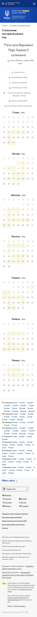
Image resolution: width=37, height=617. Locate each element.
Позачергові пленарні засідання (19, 106)
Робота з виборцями (19, 101)
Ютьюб (24, 499)
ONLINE (26, 11)
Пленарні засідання (19, 82)
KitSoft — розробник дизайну (16, 606)
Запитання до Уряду (19, 88)
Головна (4, 26)
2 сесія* (22, 428)
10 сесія (22, 408)
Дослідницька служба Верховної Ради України (16, 554)
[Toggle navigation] (3, 3)
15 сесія (31, 411)
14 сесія (23, 411)
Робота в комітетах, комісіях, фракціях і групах (19, 95)
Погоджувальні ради (19, 77)
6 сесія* (23, 405)
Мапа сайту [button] (8, 480)
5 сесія (15, 405)
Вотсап (23, 502)
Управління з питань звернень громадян (15, 514)
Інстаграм (8, 502)
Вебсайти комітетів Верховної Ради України (15, 537)
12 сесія (7, 411)
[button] (15, 489)
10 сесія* (22, 434)
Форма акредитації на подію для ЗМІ (14, 521)
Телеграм (24, 506)
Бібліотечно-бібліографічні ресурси (13, 546)
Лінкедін (7, 506)
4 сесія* (7, 405)
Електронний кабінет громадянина (13, 524)
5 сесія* (16, 431)
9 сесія (14, 408)
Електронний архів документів (11, 550)
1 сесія (14, 403)
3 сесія (30, 414)
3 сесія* (30, 403)
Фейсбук (7, 495)
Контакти (5, 528)
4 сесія (6, 417)
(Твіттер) (7, 499)
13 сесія (15, 411)
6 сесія (22, 417)
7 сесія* (32, 431)
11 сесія (30, 408)
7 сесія (31, 405)
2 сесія (22, 403)
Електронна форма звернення (12, 517)
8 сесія (6, 408)
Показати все (19, 72)
